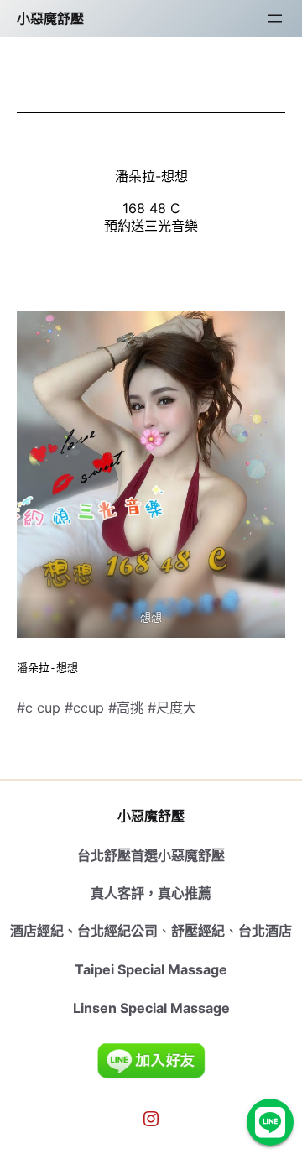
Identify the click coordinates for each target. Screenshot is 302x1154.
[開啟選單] (275, 18)
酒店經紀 (37, 930)
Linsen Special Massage (151, 1008)
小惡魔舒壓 (50, 18)
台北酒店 (265, 930)
